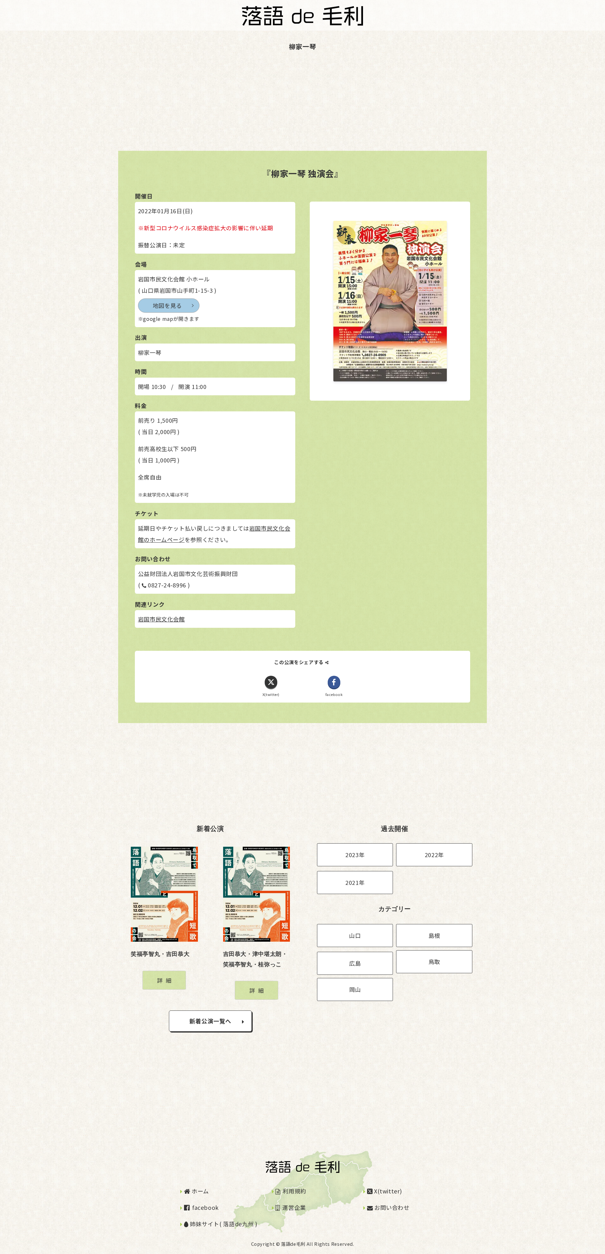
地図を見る (167, 305)
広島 (355, 963)
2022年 (434, 855)
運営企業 (293, 1207)
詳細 (165, 980)
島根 (434, 935)
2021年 (355, 882)
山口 (355, 935)
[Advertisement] (189, 106)
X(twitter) (387, 1191)
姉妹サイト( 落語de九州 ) (222, 1224)
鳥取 (434, 961)
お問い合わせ (391, 1207)
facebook (205, 1207)
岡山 (355, 989)
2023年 (355, 855)
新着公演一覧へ (210, 1021)
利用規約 (293, 1191)
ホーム (199, 1191)
